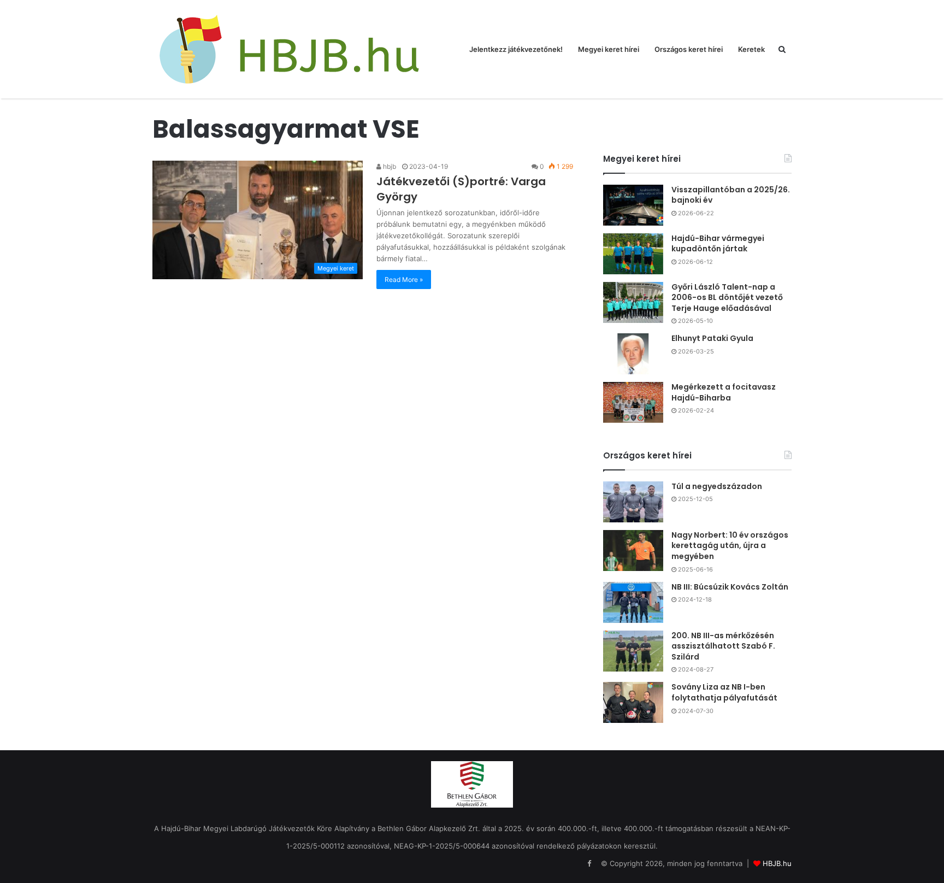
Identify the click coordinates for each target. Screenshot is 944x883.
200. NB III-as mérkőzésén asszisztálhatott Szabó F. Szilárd (723, 646)
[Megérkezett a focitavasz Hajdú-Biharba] (633, 402)
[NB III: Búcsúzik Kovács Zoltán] (633, 602)
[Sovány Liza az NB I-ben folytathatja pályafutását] (633, 702)
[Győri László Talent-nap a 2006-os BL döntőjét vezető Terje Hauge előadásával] (633, 302)
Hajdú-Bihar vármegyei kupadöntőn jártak (717, 244)
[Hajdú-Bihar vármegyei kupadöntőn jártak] (633, 253)
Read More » (404, 279)
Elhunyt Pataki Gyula (712, 338)
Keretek (751, 49)
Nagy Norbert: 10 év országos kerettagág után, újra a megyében (729, 545)
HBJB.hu (777, 863)
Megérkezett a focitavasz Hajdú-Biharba (723, 392)
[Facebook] (588, 863)
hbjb (388, 166)
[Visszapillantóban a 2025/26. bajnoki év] (633, 205)
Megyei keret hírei (608, 49)
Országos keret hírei (688, 49)
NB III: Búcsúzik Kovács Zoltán (729, 586)
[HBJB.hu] (289, 49)
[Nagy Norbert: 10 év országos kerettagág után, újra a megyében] (633, 550)
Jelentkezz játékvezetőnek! (516, 49)
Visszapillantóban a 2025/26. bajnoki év (730, 195)
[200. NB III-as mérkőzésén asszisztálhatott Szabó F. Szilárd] (633, 651)
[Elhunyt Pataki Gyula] (633, 353)
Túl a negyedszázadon (716, 486)
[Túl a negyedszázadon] (633, 501)
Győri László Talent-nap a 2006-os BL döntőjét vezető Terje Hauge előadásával (727, 297)
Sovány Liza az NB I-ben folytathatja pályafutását (724, 692)
